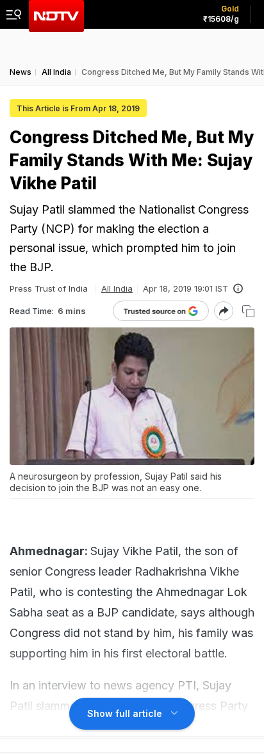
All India (117, 288)
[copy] (248, 311)
